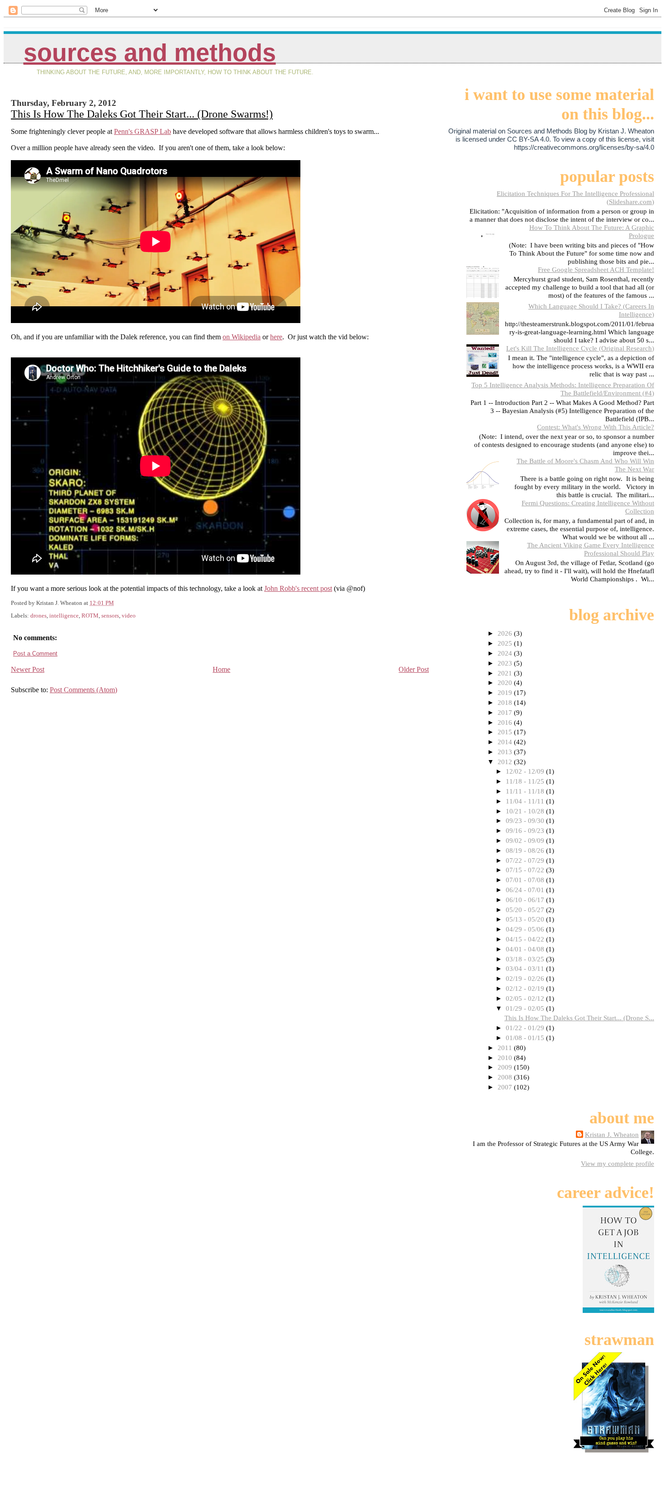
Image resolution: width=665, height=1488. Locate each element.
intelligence (64, 616)
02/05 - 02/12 (526, 998)
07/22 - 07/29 (526, 860)
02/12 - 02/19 (526, 988)
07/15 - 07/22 (526, 870)
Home (221, 669)
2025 (506, 643)
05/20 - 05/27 (526, 909)
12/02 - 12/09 (526, 771)
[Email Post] (116, 603)
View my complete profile (617, 1163)
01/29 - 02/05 (526, 1008)
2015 (506, 732)
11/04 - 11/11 (526, 801)
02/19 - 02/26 (526, 978)
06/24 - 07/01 (526, 890)
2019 (506, 692)
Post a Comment (35, 653)
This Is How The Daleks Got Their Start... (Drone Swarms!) (142, 114)
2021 (506, 673)
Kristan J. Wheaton (612, 1134)
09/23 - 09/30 (526, 820)
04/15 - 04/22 (526, 939)
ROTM (90, 616)
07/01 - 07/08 (526, 880)
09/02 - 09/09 (526, 840)
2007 (506, 1087)
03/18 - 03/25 (526, 959)
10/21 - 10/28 (526, 811)
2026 (506, 633)
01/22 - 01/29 (526, 1028)
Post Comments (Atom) (83, 690)
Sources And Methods (150, 53)
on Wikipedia (242, 337)
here (276, 337)
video (129, 616)
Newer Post (27, 669)
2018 (506, 702)
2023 (506, 663)
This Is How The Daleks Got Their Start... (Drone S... (579, 1018)
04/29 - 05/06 (526, 929)
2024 (506, 653)
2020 (506, 682)
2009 (506, 1067)
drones (38, 616)
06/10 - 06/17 (526, 899)
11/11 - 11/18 (526, 791)
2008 (506, 1077)
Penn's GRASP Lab (142, 131)
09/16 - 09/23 (526, 830)
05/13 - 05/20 (526, 919)
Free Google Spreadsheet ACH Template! (596, 269)
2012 (506, 761)
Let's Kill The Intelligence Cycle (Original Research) (580, 348)
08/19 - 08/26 (526, 850)
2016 (506, 722)
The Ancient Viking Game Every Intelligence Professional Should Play (590, 549)
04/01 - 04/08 (526, 949)
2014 (506, 742)
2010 (506, 1057)
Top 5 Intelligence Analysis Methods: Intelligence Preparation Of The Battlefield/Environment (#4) (562, 389)
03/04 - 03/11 (526, 968)
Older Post (414, 669)
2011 (506, 1047)
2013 (506, 752)
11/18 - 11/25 (526, 781)
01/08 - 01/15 (526, 1037)
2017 (506, 712)
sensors (110, 616)
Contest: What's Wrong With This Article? (595, 427)
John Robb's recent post (298, 588)
